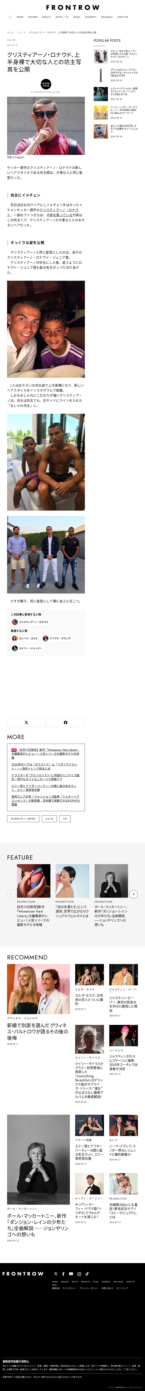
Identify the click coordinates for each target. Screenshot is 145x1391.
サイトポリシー (69, 1288)
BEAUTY (46, 17)
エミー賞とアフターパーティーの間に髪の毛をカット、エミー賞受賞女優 (43, 788)
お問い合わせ (107, 1288)
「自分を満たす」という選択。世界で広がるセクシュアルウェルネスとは (72, 911)
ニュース (21, 32)
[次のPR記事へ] (133, 894)
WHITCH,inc (120, 1387)
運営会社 (56, 1288)
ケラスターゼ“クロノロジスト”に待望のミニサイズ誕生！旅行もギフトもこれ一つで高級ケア (45, 777)
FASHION (33, 17)
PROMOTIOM (26, 902)
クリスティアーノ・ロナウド (23, 818)
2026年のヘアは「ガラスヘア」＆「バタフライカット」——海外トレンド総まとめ (44, 766)
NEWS (20, 17)
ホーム (10, 32)
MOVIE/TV (85, 1281)
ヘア (65, 818)
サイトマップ (122, 1288)
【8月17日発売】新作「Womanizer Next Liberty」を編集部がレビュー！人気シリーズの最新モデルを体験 (45, 754)
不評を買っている (59, 215)
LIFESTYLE (122, 17)
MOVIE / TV (62, 17)
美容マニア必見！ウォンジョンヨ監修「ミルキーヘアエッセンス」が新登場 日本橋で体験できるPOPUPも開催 (45, 801)
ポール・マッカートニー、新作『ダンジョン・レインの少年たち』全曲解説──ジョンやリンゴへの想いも (111, 916)
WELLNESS (107, 17)
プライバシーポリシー (89, 1288)
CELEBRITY (91, 17)
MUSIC (76, 17)
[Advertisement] (46, 686)
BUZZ (54, 1285)
